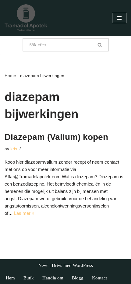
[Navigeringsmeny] (119, 18)
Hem (10, 277)
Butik (28, 277)
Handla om (52, 277)
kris (13, 149)
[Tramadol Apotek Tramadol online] (26, 17)
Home (10, 75)
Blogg (77, 277)
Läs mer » (24, 213)
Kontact (99, 277)
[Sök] (99, 44)
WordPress (83, 265)
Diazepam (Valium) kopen (56, 137)
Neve (43, 265)
